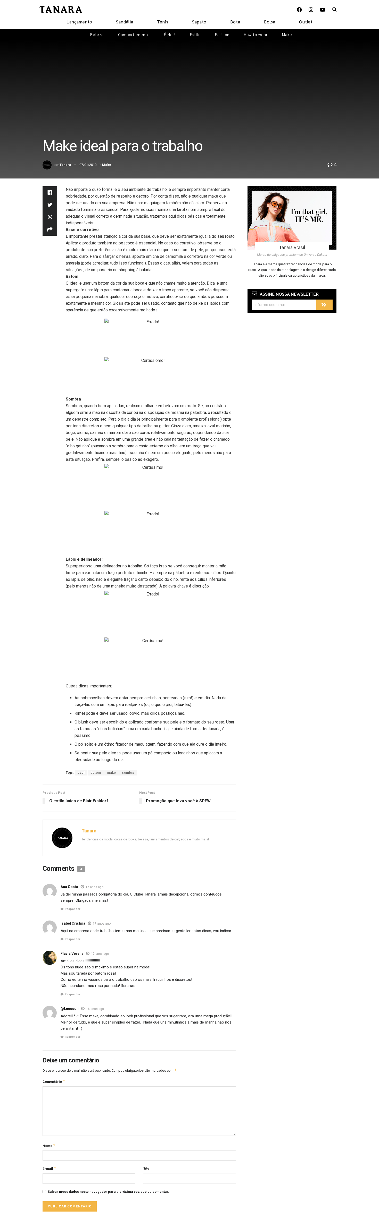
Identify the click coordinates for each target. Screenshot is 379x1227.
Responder (72, 909)
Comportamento (134, 34)
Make (287, 34)
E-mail (49, 1168)
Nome (49, 1145)
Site (146, 1168)
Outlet (306, 21)
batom (96, 772)
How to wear (256, 34)
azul (81, 772)
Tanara (65, 165)
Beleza (97, 34)
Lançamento (79, 21)
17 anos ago (94, 887)
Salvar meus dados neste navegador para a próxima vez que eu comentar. (108, 1192)
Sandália (124, 21)
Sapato (199, 21)
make (111, 772)
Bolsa (269, 21)
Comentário (54, 1081)
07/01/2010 (87, 165)
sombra (128, 772)
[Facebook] (299, 10)
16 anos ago (95, 1009)
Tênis (162, 21)
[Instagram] (311, 10)
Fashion (222, 34)
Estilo (195, 34)
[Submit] (324, 305)
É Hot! (170, 34)
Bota (235, 21)
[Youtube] (322, 10)
